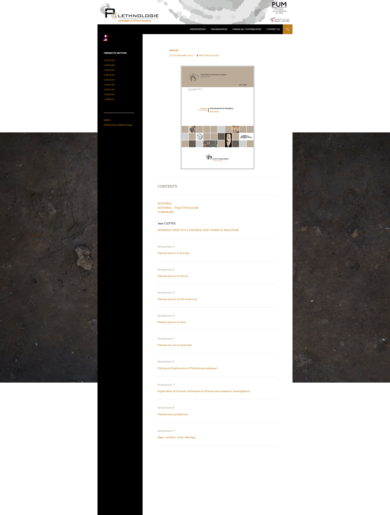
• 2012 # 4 (109, 84)
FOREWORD (166, 212)
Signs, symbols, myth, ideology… (177, 437)
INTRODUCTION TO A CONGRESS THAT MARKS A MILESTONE (198, 230)
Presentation (198, 29)
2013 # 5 (174, 50)
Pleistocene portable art (173, 414)
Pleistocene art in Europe (173, 253)
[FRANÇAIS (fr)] (105, 35)
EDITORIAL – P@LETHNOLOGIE (178, 207)
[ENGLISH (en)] (105, 39)
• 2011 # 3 (109, 89)
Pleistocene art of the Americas (177, 299)
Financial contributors (247, 29)
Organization (219, 29)
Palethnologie (209, 55)
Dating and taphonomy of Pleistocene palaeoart (188, 368)
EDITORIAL (165, 203)
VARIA (107, 119)
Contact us (273, 29)
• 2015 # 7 (109, 69)
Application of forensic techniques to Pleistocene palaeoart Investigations (204, 391)
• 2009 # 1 (109, 99)
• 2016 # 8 (109, 65)
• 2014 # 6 (109, 74)
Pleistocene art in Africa (173, 276)
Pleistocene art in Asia (172, 322)
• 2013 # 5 (109, 79)
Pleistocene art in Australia (175, 345)
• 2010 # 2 (109, 94)
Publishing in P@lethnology (118, 124)
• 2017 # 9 (109, 60)
